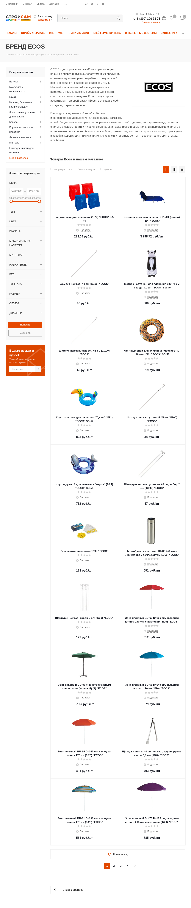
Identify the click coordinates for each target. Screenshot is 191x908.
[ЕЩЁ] (182, 33)
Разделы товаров (21, 72)
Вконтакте (86, 4)
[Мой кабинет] (164, 18)
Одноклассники (97, 4)
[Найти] (118, 18)
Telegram (92, 4)
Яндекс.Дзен (103, 4)
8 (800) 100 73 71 (148, 18)
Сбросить (25, 332)
